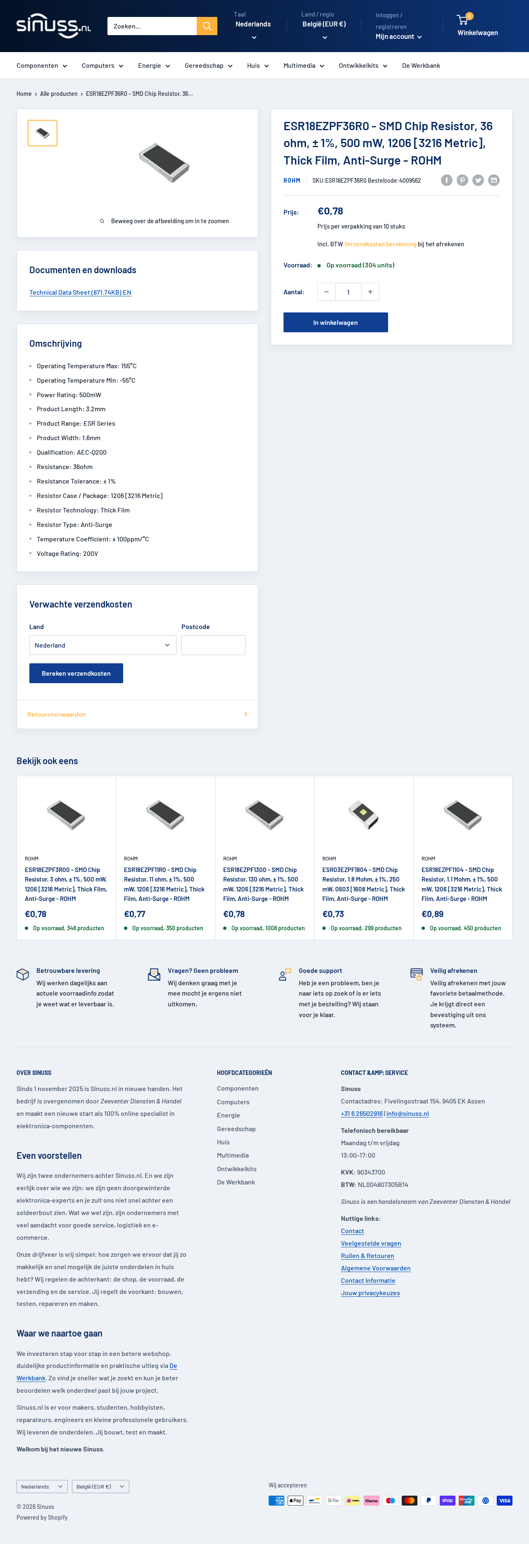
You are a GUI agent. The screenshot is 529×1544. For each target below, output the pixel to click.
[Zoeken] (207, 26)
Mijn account (395, 36)
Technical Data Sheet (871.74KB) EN (80, 292)
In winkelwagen (335, 322)
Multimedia (299, 65)
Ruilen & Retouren (367, 1255)
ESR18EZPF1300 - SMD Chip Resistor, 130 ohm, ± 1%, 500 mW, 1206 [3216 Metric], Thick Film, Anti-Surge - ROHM (263, 884)
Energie (149, 65)
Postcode (195, 626)
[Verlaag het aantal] (326, 291)
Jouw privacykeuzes (370, 1292)
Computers (98, 65)
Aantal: (294, 291)
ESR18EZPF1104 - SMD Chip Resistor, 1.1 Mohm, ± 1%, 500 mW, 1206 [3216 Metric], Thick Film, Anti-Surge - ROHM (462, 884)
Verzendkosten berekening (380, 244)
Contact (352, 1230)
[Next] (512, 858)
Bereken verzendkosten (76, 673)
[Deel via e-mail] (494, 179)
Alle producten (59, 93)
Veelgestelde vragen (371, 1243)
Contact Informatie (368, 1280)
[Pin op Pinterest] (462, 179)
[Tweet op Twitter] (478, 179)
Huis (253, 65)
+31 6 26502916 (362, 1113)
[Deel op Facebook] (447, 179)
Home (24, 93)
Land (36, 626)
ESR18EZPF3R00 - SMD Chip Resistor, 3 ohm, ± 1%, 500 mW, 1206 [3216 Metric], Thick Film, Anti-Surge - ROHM (66, 884)
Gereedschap (204, 65)
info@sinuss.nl (407, 1113)
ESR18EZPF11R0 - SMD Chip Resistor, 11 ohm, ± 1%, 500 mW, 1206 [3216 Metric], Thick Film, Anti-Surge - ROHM (164, 884)
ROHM (292, 180)
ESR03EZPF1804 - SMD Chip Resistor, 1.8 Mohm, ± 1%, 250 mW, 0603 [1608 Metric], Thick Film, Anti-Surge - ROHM (363, 884)
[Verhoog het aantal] (370, 291)
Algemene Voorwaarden (376, 1268)
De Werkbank (421, 65)
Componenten (37, 65)
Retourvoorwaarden (56, 714)
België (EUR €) (93, 1486)
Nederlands (35, 1486)
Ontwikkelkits (359, 65)
